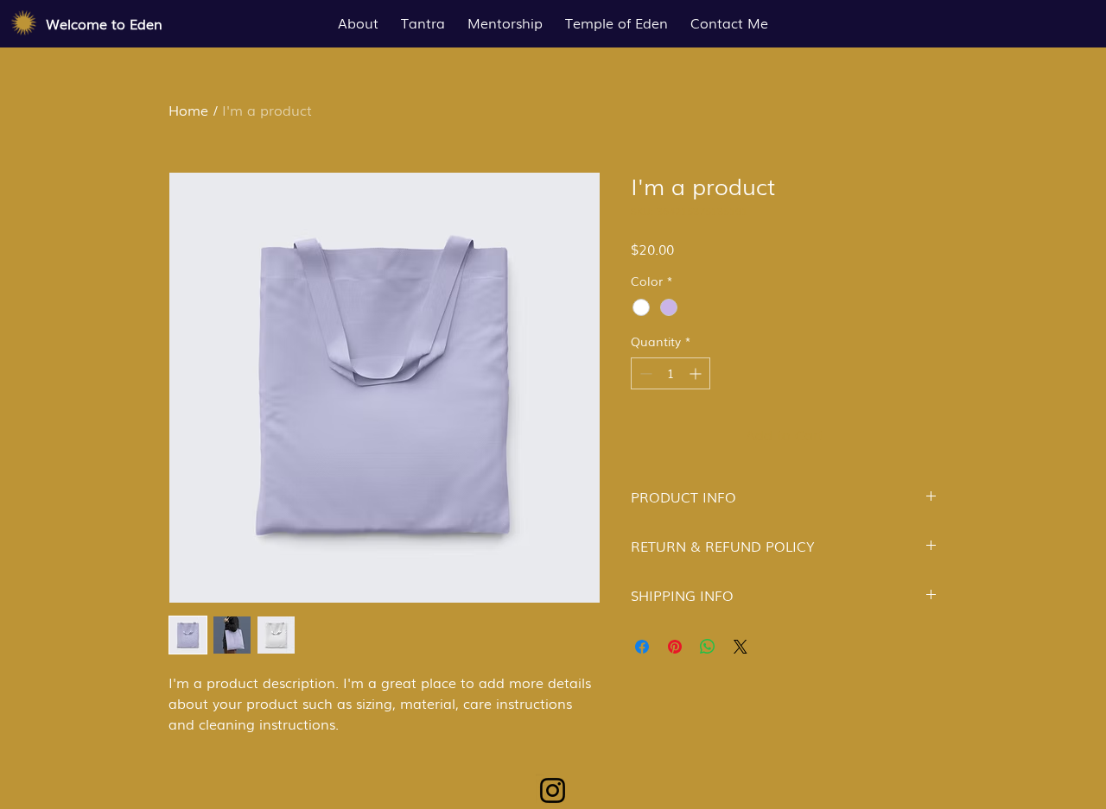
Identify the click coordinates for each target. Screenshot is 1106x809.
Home (188, 109)
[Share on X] (740, 646)
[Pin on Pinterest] (674, 646)
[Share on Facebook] (642, 646)
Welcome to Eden (104, 23)
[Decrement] (644, 373)
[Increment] (697, 373)
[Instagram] (552, 790)
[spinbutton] (670, 373)
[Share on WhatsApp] (707, 646)
